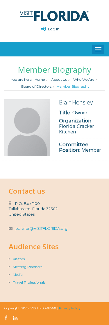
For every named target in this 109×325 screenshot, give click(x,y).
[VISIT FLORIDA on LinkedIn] (15, 318)
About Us (59, 79)
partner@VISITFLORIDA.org (41, 228)
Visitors (19, 259)
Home (40, 79)
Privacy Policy (70, 308)
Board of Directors (36, 86)
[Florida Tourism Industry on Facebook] (6, 318)
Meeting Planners (27, 267)
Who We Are (83, 79)
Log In (53, 29)
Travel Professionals (29, 282)
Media (18, 274)
